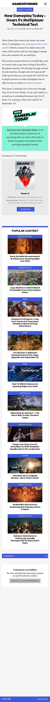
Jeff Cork (13, 29)
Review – (25, 476)
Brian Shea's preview (32, 83)
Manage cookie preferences (25, 580)
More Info (26, 209)
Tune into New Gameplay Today (22, 130)
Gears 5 (25, 193)
